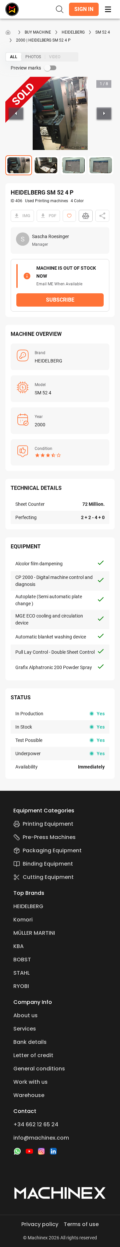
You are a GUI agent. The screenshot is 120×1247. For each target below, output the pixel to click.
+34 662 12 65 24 (35, 1124)
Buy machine (38, 32)
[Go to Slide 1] (18, 165)
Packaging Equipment (52, 850)
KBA (18, 946)
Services (24, 1029)
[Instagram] (41, 1151)
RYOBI (21, 986)
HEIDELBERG (73, 32)
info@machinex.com (41, 1138)
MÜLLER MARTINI (34, 933)
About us (25, 1015)
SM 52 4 (102, 32)
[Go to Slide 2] (46, 165)
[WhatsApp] (17, 1151)
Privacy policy (39, 1224)
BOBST (22, 959)
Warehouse (28, 1095)
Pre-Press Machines (49, 837)
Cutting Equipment (48, 877)
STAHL (21, 973)
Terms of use (81, 1224)
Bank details (30, 1042)
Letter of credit (33, 1055)
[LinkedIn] (53, 1151)
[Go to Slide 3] (73, 165)
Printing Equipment (48, 824)
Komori (23, 919)
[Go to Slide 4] (100, 165)
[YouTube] (29, 1151)
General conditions (39, 1068)
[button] (84, 9)
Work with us (30, 1082)
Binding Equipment (48, 864)
